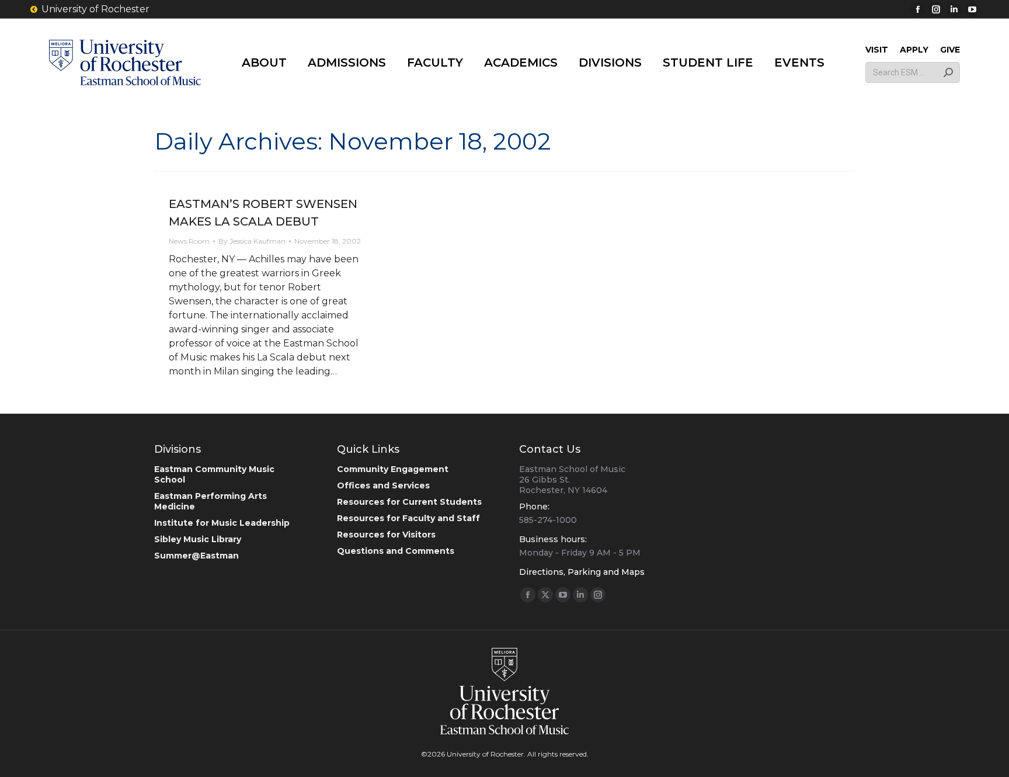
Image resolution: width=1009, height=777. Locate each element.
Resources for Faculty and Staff (408, 518)
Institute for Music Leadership (222, 523)
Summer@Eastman (196, 555)
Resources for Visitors (386, 534)
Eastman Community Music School (214, 474)
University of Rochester (95, 9)
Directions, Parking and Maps (582, 572)
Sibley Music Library (197, 539)
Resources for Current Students (409, 502)
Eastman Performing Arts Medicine (210, 501)
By (252, 241)
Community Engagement (392, 469)
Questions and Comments (395, 551)
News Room (189, 241)
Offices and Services (383, 485)
